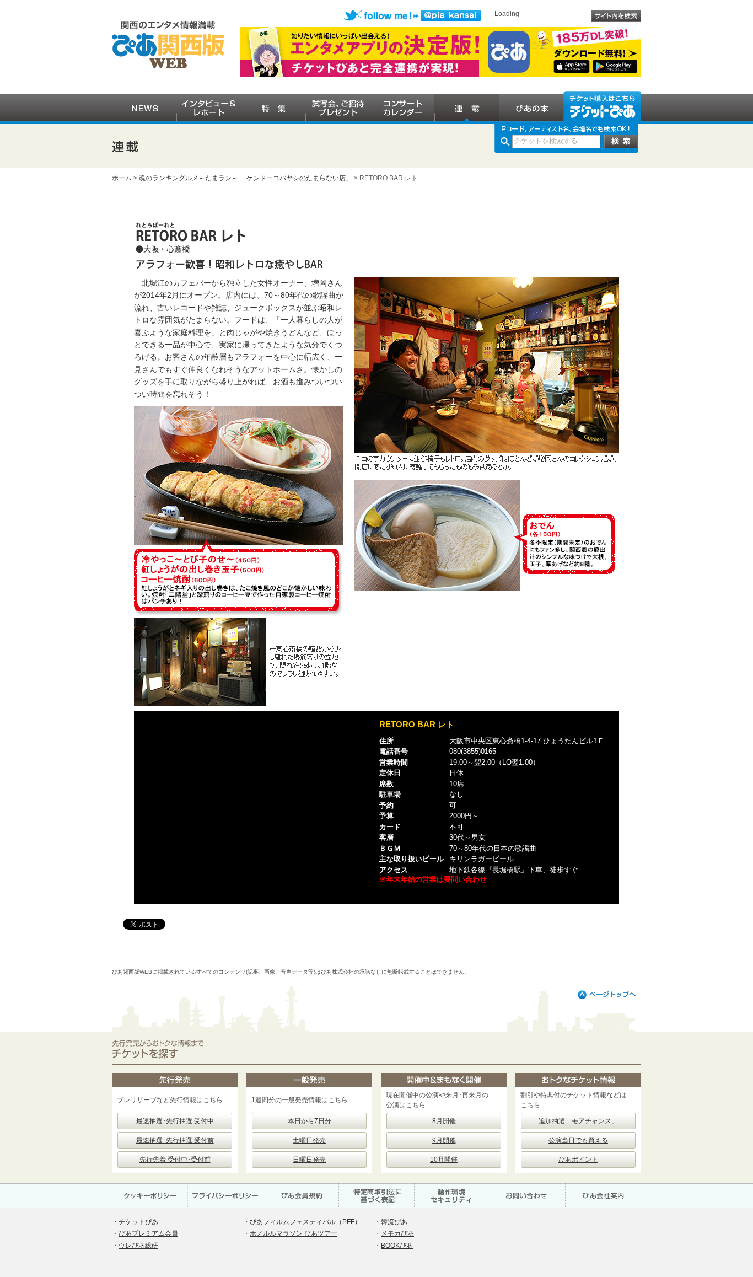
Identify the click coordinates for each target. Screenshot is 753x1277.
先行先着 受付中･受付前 (175, 1159)
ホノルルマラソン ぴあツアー (293, 1233)
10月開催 (444, 1159)
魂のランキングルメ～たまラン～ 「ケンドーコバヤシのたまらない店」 (245, 178)
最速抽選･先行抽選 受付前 (175, 1140)
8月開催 (444, 1121)
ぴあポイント (578, 1159)
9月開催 (444, 1140)
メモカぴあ (397, 1233)
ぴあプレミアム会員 (148, 1233)
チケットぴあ (138, 1222)
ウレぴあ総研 (138, 1245)
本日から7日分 (309, 1121)
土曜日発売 (309, 1140)
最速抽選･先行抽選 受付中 (175, 1121)
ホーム (122, 178)
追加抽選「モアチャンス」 (578, 1121)
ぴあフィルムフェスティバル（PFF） (305, 1222)
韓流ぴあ (394, 1222)
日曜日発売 (309, 1159)
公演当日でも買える (578, 1140)
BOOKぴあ (397, 1245)
